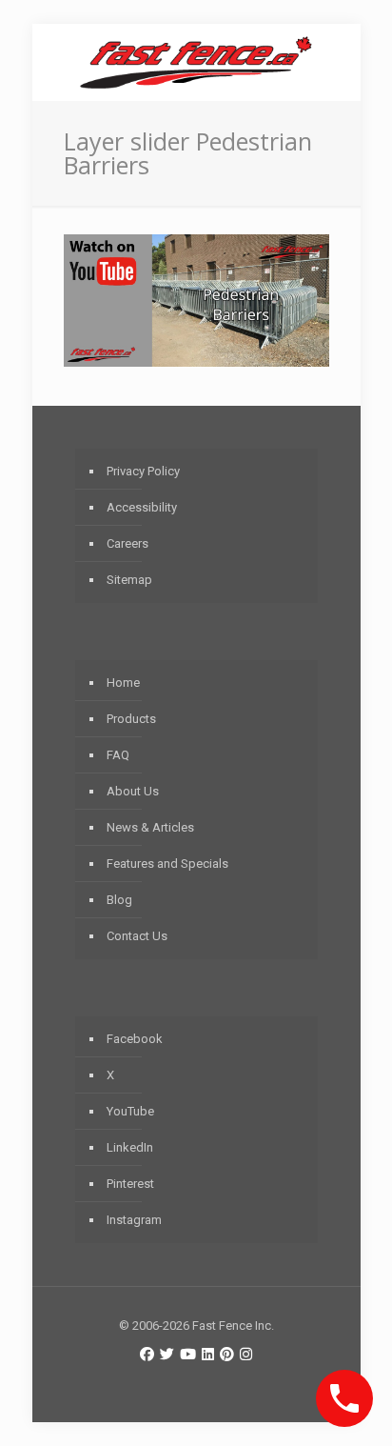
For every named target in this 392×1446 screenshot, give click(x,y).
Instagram (134, 1220)
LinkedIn (130, 1147)
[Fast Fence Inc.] (196, 61)
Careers (127, 543)
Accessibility (142, 507)
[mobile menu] (335, 62)
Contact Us (137, 936)
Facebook (135, 1039)
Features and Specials (167, 863)
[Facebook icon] (147, 1354)
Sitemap (129, 579)
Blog (119, 900)
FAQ (118, 755)
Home (123, 682)
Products (131, 719)
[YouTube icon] (188, 1354)
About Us (133, 791)
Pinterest (130, 1183)
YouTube (130, 1111)
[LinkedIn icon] (208, 1354)
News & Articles (150, 827)
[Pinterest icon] (227, 1354)
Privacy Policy (143, 471)
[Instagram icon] (246, 1354)
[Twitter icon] (167, 1354)
